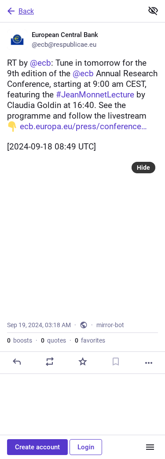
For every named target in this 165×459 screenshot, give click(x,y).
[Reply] (16, 361)
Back (26, 11)
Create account (37, 447)
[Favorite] (82, 361)
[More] (148, 363)
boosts (19, 340)
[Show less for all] (153, 10)
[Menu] (150, 447)
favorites (90, 340)
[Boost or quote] (49, 361)
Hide (143, 167)
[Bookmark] (115, 361)
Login (85, 447)
